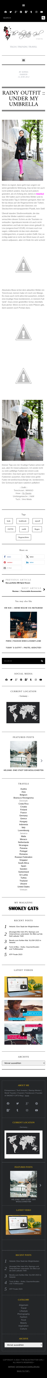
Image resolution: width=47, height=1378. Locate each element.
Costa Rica (23, 804)
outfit (24, 529)
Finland (23, 810)
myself (37, 521)
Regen (37, 529)
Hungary (23, 821)
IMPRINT (11, 1367)
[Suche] (43, 18)
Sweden (23, 869)
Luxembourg (23, 830)
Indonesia (23, 824)
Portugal (23, 851)
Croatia (23, 807)
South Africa (23, 863)
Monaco (23, 839)
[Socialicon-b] (26, 12)
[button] (23, 5)
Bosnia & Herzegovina (24, 798)
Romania (23, 854)
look (8, 521)
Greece (23, 819)
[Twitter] (11, 12)
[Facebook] (6, 12)
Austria (23, 789)
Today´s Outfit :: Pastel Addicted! (23, 648)
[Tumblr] (31, 12)
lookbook (22, 521)
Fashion (23, 74)
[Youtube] (41, 12)
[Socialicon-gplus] (16, 12)
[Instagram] (36, 12)
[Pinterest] (21, 12)
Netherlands (23, 842)
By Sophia (23, 72)
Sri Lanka (23, 875)
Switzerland (23, 872)
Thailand (23, 881)
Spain (23, 866)
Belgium (23, 795)
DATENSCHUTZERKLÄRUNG (28, 1367)
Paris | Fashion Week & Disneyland (23, 641)
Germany (23, 816)
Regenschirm (23, 537)
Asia (24, 792)
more (27, 1096)
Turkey (24, 878)
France (23, 813)
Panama (23, 848)
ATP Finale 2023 (15, 954)
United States (24, 887)
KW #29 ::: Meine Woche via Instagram (23, 608)
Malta (23, 836)
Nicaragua (23, 845)
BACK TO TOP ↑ (23, 1371)
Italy (23, 827)
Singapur (23, 860)
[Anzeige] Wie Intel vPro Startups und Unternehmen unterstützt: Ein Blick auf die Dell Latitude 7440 (25, 934)
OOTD (10, 529)
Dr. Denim (26, 493)
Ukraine (23, 884)
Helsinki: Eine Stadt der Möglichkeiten (23, 770)
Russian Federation (23, 857)
